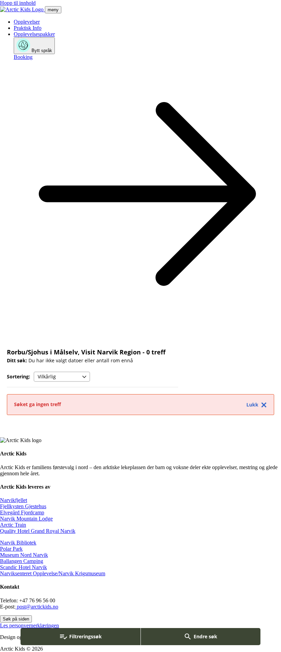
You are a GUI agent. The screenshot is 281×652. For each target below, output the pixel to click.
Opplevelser (27, 22)
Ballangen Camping (21, 561)
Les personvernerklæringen (29, 625)
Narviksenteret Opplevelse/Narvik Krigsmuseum (52, 573)
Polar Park (11, 549)
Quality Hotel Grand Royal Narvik (37, 531)
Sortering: (18, 376)
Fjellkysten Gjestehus (23, 506)
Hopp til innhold (18, 3)
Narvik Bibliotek (18, 543)
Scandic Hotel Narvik (23, 567)
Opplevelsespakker (34, 34)
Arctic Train (13, 525)
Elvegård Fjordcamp (22, 512)
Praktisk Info (27, 28)
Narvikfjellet (13, 500)
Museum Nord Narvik (24, 555)
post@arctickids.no (36, 607)
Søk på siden (16, 619)
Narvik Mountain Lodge (26, 519)
